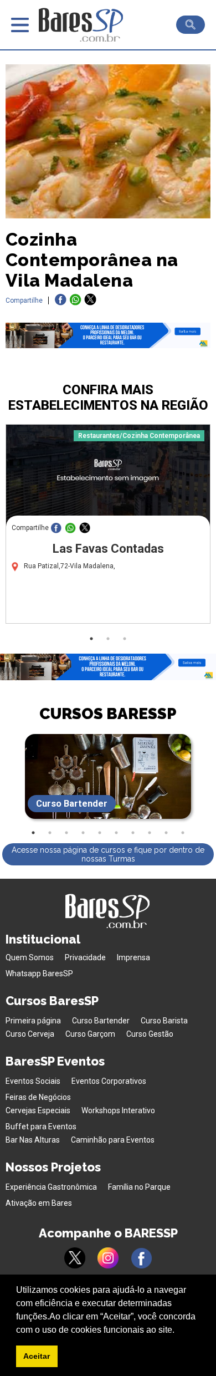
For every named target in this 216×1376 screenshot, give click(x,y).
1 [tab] (91, 638)
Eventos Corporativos (108, 1081)
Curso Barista (164, 1020)
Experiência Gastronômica (51, 1187)
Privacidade (85, 957)
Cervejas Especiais (38, 1110)
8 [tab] (149, 832)
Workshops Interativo (118, 1110)
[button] (178, 1330)
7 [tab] (132, 832)
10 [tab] (182, 832)
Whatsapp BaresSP (39, 973)
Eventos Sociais (33, 1081)
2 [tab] (108, 638)
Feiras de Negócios (38, 1097)
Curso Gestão (149, 1034)
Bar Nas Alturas (33, 1139)
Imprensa (133, 957)
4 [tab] (83, 832)
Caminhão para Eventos (113, 1139)
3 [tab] (124, 638)
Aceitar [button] (36, 1356)
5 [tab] (99, 832)
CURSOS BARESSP (108, 714)
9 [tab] (166, 832)
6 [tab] (116, 832)
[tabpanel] (108, 526)
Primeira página (33, 1020)
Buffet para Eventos (41, 1126)
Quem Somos (30, 957)
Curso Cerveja (30, 1034)
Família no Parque (139, 1187)
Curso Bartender (101, 1020)
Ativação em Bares (39, 1203)
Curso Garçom (90, 1034)
